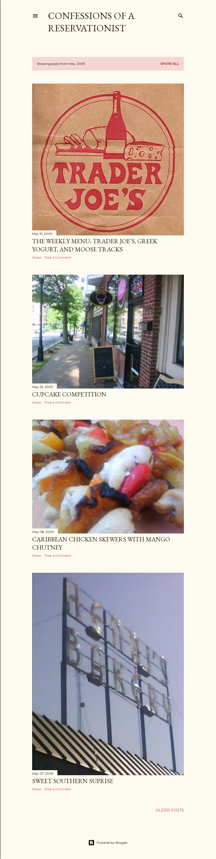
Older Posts (170, 810)
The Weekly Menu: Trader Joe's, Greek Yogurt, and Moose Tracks (94, 245)
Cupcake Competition (69, 394)
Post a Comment (58, 257)
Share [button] (36, 257)
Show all (169, 64)
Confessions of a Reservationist (91, 21)
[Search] (181, 14)
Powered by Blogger (112, 843)
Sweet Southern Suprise (72, 781)
